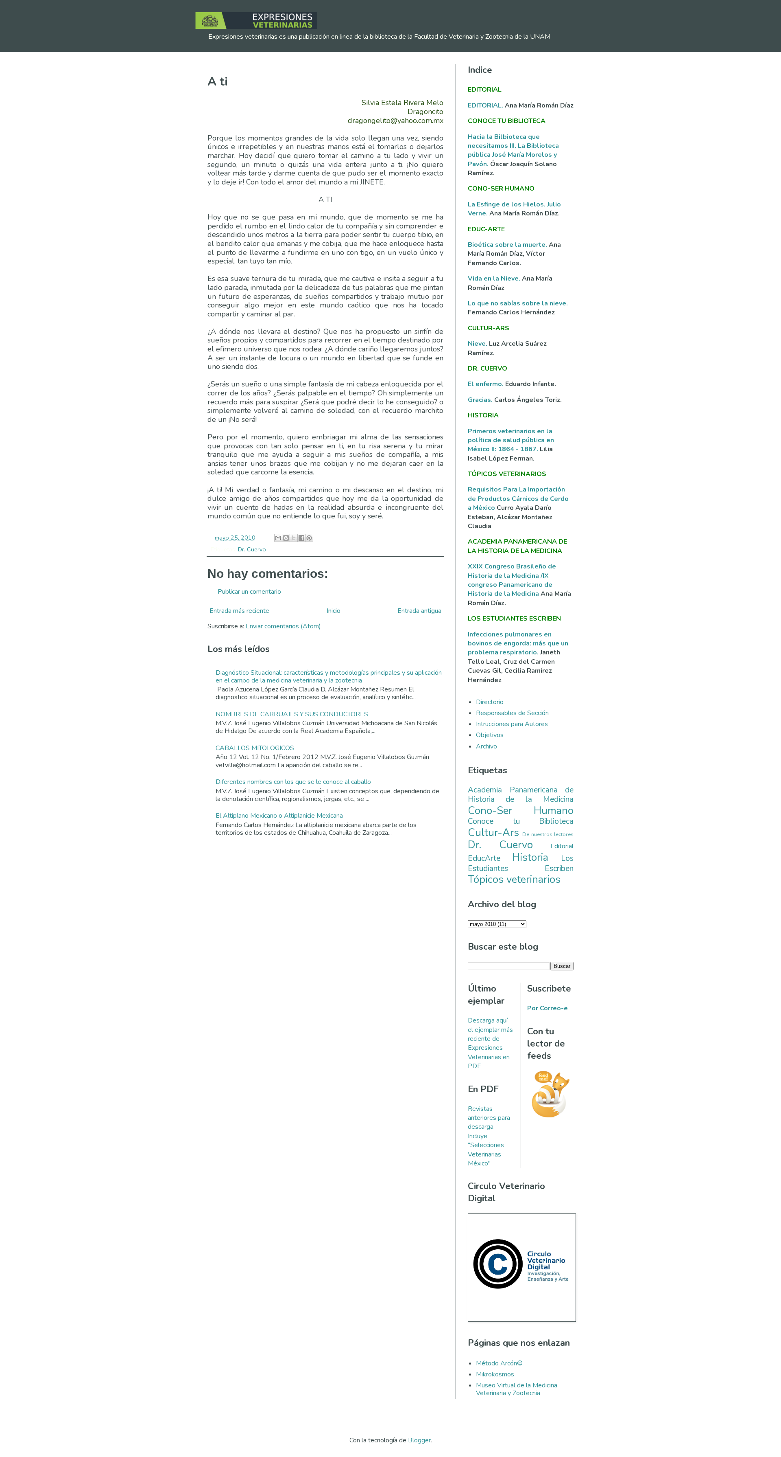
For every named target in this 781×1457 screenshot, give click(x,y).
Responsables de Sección (512, 713)
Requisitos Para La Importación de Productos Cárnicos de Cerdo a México (518, 498)
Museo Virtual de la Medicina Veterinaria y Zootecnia (516, 1389)
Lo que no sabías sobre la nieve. (518, 303)
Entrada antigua (419, 610)
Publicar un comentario (249, 591)
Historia (530, 857)
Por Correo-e (547, 1008)
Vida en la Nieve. (495, 278)
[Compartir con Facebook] (301, 538)
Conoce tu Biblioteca (521, 821)
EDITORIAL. (485, 105)
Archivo (486, 746)
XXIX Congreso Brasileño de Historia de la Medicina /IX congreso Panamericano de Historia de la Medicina (512, 580)
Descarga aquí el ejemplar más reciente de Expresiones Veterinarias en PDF (490, 1043)
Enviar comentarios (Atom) (283, 626)
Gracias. (481, 399)
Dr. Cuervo (252, 549)
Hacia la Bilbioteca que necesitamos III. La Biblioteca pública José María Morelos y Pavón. (513, 150)
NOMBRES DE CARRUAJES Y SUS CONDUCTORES (292, 714)
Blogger (419, 1440)
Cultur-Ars (493, 832)
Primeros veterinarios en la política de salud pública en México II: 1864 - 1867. (511, 440)
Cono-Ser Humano (521, 810)
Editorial (562, 846)
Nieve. (478, 343)
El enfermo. (486, 384)
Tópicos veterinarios (514, 879)
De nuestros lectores (548, 834)
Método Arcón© (499, 1363)
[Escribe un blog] (286, 538)
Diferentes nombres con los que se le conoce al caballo (293, 781)
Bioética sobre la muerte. (508, 244)
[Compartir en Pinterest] (309, 538)
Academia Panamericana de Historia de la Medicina (521, 795)
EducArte (484, 858)
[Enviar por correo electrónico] (278, 538)
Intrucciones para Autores (512, 724)
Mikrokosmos (495, 1374)
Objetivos (490, 735)
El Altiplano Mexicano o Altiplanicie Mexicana (279, 815)
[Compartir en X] (294, 538)
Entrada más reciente (239, 610)
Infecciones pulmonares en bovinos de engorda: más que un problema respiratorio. (518, 643)
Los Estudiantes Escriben (521, 863)
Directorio (490, 702)
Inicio (333, 610)
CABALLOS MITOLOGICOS (255, 748)
